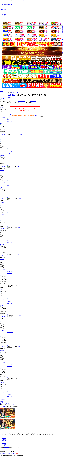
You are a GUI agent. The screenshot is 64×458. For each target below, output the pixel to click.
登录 (10, 404)
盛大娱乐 (58, 22)
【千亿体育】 (46, 38)
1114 (4, 166)
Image (4, 403)
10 (4, 399)
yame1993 (2, 244)
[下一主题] (17, 92)
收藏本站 (5, 0)
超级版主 (2, 107)
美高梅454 (22, 30)
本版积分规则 (2, 406)
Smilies (12, 403)
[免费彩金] (11, 95)
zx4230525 (2, 219)
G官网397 (46, 22)
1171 (4, 378)
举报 (11, 121)
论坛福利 (4, 443)
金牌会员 (2, 170)
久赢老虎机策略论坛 (62, 29)
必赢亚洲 (58, 26)
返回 (1, 400)
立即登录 (2, 9)
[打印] (9, 92)
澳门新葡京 (46, 34)
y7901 (1, 187)
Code (10, 403)
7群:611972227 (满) (18, 0)
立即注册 (5, 9)
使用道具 (8, 121)
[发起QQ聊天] (1, 141)
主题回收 (4, 445)
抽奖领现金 (4, 16)
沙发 (8, 133)
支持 (10, 151)
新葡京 (9, 22)
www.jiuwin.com (6, 447)
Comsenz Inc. (7, 451)
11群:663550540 (25, 0)
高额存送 (4, 438)
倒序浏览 (31, 101)
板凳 (8, 165)
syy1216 (1, 305)
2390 (1, 103)
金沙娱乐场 (46, 26)
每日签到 (4, 444)
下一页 (12, 399)
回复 (8, 119)
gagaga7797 (2, 98)
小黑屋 (7, 453)
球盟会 (9, 30)
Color (2, 403)
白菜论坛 (4, 15)
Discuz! (5, 450)
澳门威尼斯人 (46, 30)
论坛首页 (4, 14)
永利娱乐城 (22, 34)
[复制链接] (9, 97)
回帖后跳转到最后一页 (14, 406)
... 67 (5, 399)
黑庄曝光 (4, 440)
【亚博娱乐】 (34, 38)
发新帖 (1, 91)
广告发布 (4, 442)
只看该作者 (20, 101)
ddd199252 (2, 155)
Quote (8, 403)
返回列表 (2, 90)
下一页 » (1, 398)
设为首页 (2, 0)
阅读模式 (34, 101)
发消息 (3, 117)
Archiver (1, 453)
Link (6, 403)
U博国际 (21, 26)
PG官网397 (34, 22)
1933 (4, 285)
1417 (4, 198)
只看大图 (23, 101)
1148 (4, 255)
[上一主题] (12, 92)
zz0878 (1, 123)
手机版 (4, 453)
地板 (8, 197)
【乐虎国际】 (58, 38)
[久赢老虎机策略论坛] (6, 4)
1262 (4, 134)
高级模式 (2, 402)
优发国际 (10, 38)
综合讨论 (4, 439)
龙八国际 (22, 38)
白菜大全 (4, 437)
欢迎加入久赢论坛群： (11, 0)
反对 (12, 151)
